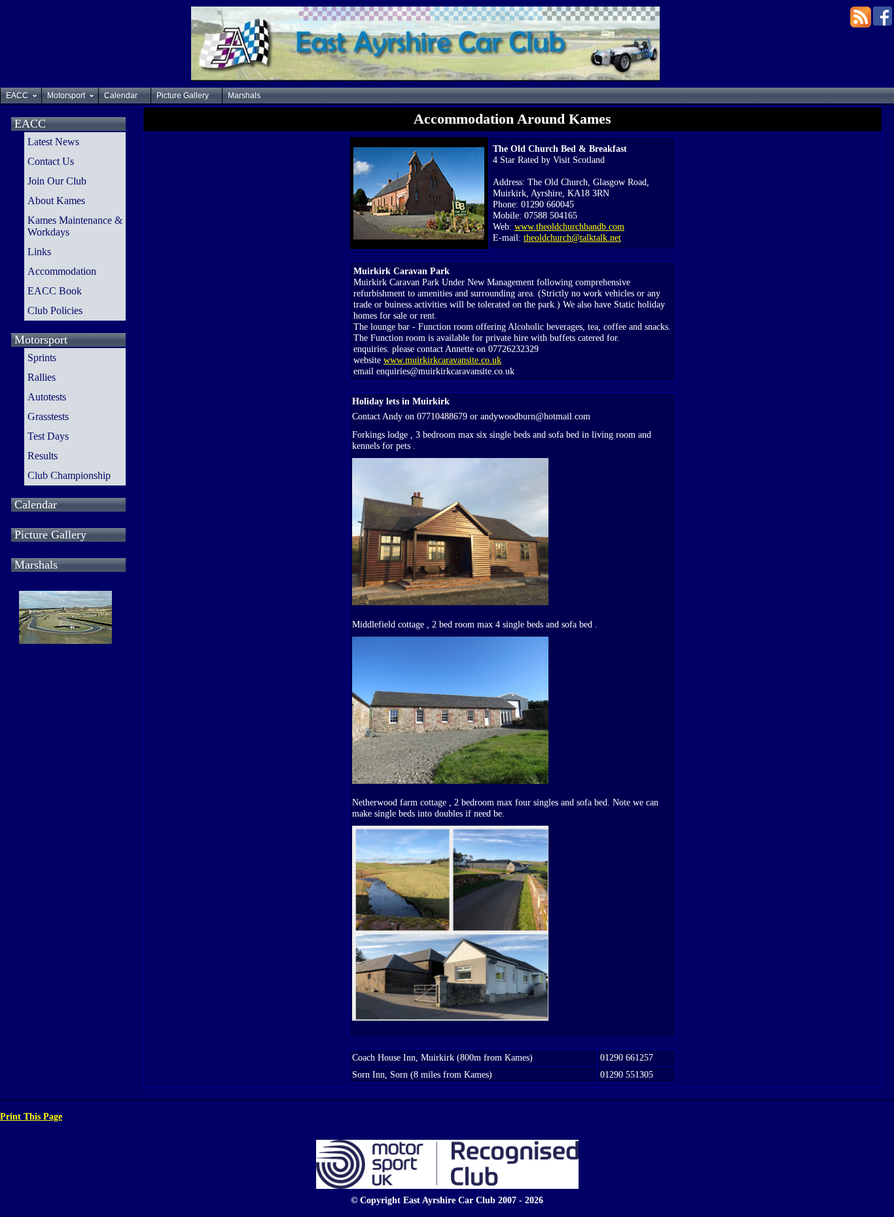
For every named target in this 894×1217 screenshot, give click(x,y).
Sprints (41, 357)
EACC (17, 95)
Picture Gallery (182, 95)
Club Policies (54, 310)
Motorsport (66, 95)
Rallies (41, 377)
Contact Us (50, 161)
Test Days (48, 436)
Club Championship (69, 475)
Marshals (244, 95)
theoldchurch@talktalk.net (572, 237)
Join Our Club (56, 180)
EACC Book (54, 290)
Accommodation (61, 271)
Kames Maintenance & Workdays (74, 226)
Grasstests (48, 416)
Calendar (120, 95)
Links (39, 251)
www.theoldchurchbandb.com (569, 226)
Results (42, 455)
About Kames (56, 200)
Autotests (46, 396)
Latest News (53, 141)
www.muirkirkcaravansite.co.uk (442, 360)
